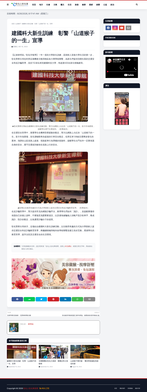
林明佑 (31, 324)
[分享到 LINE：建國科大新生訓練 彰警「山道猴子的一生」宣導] (29, 299)
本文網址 (68, 246)
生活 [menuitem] (69, 4)
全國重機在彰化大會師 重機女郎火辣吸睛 (53, 362)
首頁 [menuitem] (34, 4)
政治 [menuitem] (112, 4)
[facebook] (108, 28)
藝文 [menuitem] (62, 4)
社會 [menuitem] (48, 4)
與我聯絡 (130, 388)
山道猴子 (18, 24)
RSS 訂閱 (45, 388)
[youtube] (121, 28)
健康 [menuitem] (84, 4)
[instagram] (115, 28)
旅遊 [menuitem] (77, 4)
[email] (128, 28)
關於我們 (122, 388)
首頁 (13, 24)
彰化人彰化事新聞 (30, 388)
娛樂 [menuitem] (98, 4)
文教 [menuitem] (55, 4)
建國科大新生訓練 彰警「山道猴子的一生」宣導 (21, 362)
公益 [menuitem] (105, 4)
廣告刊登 (137, 388)
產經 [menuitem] (91, 4)
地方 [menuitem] (41, 4)
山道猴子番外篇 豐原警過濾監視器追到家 (84, 362)
